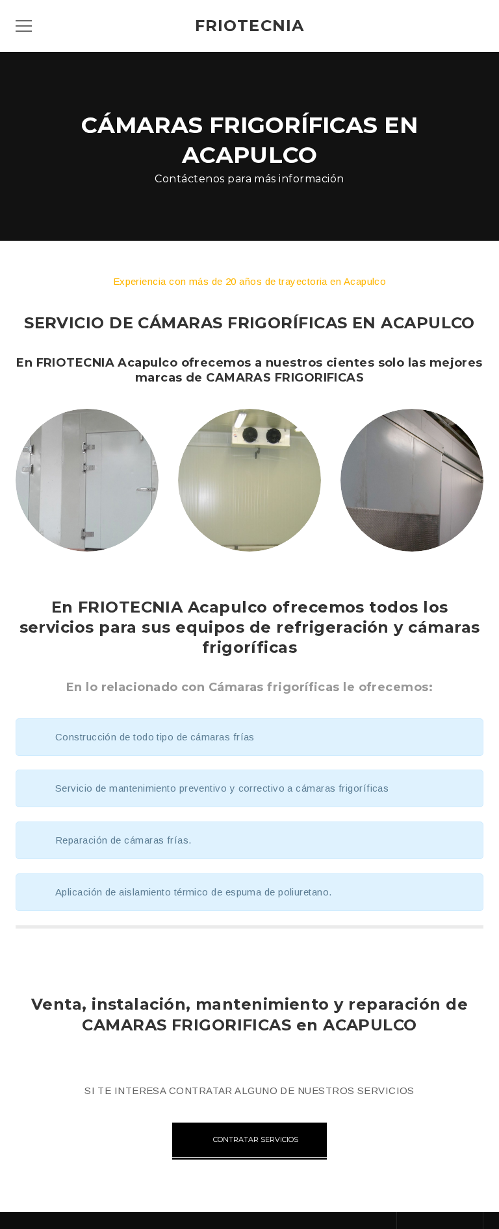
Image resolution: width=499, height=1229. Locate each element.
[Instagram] (466, 1220)
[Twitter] (440, 1220)
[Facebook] (414, 1220)
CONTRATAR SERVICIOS (255, 1139)
